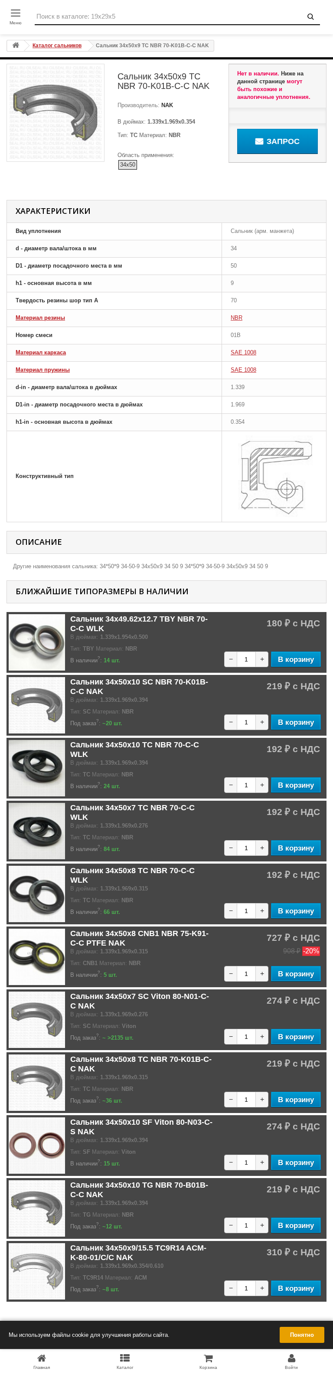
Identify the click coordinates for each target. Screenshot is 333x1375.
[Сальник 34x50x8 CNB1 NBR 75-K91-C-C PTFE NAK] (37, 957)
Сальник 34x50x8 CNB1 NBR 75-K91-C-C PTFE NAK (139, 938)
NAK (166, 105)
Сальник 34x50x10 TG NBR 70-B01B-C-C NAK (139, 1190)
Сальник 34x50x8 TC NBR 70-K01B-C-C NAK (141, 1064)
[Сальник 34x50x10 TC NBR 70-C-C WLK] (37, 768)
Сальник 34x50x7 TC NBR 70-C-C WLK (132, 812)
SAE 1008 (243, 352)
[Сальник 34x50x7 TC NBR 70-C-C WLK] (37, 831)
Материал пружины (43, 370)
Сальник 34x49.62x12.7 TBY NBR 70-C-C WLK (139, 624)
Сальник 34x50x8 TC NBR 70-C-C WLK (132, 875)
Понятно (302, 1335)
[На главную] (15, 45)
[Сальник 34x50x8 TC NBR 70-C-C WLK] (37, 894)
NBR (236, 317)
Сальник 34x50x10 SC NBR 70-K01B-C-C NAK (139, 687)
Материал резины (40, 317)
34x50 (127, 164)
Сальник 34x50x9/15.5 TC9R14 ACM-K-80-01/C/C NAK (138, 1253)
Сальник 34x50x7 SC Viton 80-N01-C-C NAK (139, 1001)
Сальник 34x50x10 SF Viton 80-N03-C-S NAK (141, 1127)
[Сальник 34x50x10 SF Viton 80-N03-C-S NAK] (37, 1145)
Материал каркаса (41, 352)
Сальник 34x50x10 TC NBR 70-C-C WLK (134, 749)
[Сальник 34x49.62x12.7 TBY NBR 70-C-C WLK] (37, 642)
